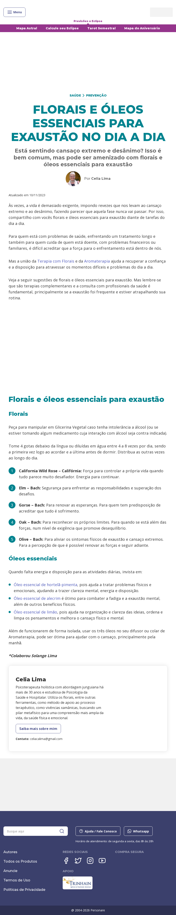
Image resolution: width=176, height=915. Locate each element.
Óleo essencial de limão (35, 612)
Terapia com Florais (55, 261)
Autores (10, 852)
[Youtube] (102, 860)
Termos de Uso (16, 880)
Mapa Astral (26, 28)
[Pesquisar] (61, 831)
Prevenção (96, 95)
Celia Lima (101, 179)
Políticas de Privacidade (24, 890)
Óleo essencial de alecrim (37, 598)
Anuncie (10, 871)
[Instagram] (90, 860)
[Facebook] (66, 860)
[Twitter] (78, 860)
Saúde (75, 95)
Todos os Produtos (20, 861)
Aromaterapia (97, 261)
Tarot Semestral (101, 28)
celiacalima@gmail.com (46, 739)
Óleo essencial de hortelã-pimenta (45, 584)
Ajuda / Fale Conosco (101, 831)
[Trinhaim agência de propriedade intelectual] (78, 888)
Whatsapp (141, 831)
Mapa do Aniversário (142, 28)
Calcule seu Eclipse (62, 28)
